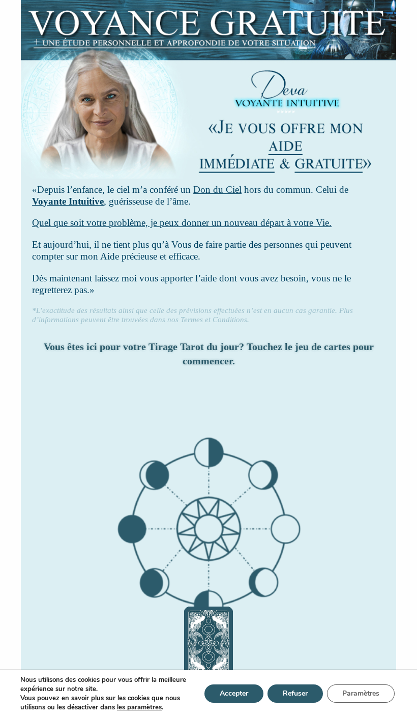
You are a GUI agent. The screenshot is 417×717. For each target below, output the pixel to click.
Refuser (295, 693)
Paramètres (360, 693)
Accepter (234, 693)
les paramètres (139, 707)
